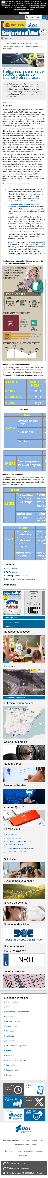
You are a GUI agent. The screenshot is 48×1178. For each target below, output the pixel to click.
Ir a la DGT (19, 18)
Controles (25, 576)
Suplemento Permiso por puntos (19, 841)
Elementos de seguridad (16, 1046)
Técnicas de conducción (16, 852)
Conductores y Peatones (16, 1060)
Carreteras (10, 1041)
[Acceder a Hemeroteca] (33, 603)
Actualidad (16, 568)
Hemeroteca (10, 626)
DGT (8, 1007)
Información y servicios (23, 1151)
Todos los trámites (13, 838)
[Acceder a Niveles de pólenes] (24, 913)
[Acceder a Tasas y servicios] (24, 981)
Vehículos (10, 1036)
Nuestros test (11, 834)
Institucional (16, 572)
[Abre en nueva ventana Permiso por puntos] (34, 1115)
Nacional (28, 44)
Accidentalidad (12, 1002)
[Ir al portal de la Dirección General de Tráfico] (24, 1129)
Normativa (10, 1031)
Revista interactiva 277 (15, 845)
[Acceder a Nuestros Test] (24, 774)
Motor (43, 1140)
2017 (35, 44)
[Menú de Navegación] (3, 3)
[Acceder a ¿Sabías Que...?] (24, 818)
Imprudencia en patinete (15, 698)
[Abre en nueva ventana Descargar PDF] (12, 603)
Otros (8, 1075)
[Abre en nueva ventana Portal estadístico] (13, 1102)
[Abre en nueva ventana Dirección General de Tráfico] (33, 24)
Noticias (20, 44)
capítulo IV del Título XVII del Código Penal (21, 477)
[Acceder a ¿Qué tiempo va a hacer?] (24, 891)
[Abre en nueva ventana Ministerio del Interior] (13, 24)
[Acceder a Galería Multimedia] (24, 752)
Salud (8, 1051)
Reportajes (14, 1140)
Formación (10, 1065)
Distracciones (11, 1026)
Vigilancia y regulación (26, 579)
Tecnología (10, 1017)
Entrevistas (34, 1140)
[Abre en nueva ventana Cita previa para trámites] (13, 1089)
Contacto (8, 1151)
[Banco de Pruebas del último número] (24, 796)
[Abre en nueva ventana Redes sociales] (34, 1102)
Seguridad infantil (13, 1070)
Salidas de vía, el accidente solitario (20, 848)
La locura (24, 684)
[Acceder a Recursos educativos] (24, 649)
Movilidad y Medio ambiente (17, 1012)
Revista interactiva (12, 622)
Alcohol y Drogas (13, 1021)
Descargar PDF (11, 618)
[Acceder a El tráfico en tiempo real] (24, 722)
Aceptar (24, 13)
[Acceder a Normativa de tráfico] (24, 935)
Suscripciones (18, 1145)
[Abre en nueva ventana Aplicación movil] (34, 1089)
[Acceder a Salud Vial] (24, 870)
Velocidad (10, 1055)
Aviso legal (24, 1155)
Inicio (13, 44)
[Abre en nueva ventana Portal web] (13, 1115)
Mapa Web (38, 1151)
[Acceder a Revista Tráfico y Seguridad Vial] (24, 32)
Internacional (31, 1145)
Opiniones (25, 1140)
